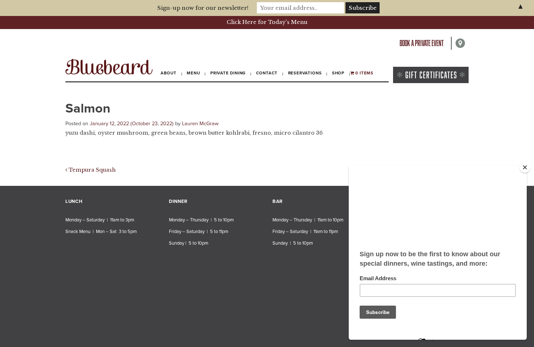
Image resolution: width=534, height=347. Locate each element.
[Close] (524, 167)
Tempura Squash (91, 170)
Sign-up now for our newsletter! (202, 7)
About (169, 72)
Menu (193, 72)
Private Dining (228, 72)
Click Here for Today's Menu (267, 22)
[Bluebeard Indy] (109, 66)
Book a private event (422, 43)
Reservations (305, 72)
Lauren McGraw (200, 124)
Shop (338, 72)
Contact (267, 72)
